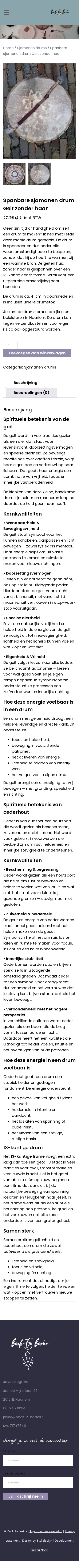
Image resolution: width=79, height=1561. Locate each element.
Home (8, 47)
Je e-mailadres (14, 1473)
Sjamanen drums (32, 47)
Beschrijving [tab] (25, 382)
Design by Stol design (37, 1540)
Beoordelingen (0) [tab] (32, 392)
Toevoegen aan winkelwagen (37, 353)
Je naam (9, 1451)
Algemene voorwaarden (45, 1531)
